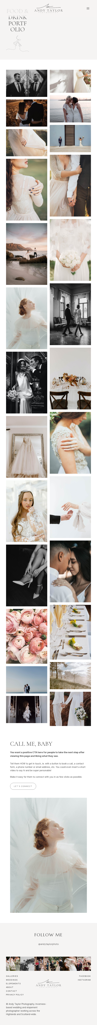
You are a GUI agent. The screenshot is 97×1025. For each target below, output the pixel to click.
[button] (26, 83)
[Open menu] (88, 8)
